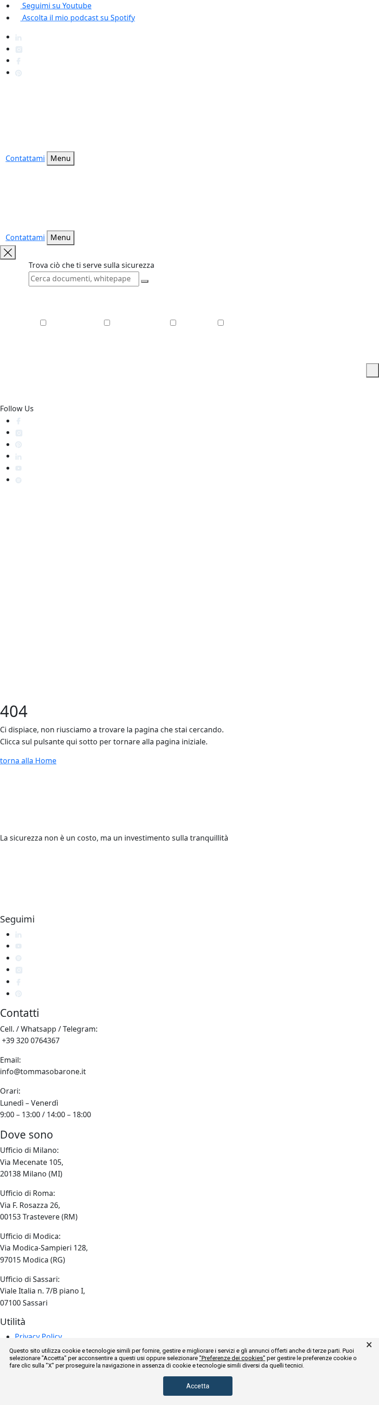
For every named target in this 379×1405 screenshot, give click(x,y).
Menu (60, 158)
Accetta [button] (197, 1386)
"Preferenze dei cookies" (232, 1358)
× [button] (369, 1345)
